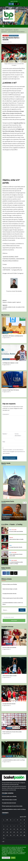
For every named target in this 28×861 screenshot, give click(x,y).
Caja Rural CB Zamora (7, 332)
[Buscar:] (11, 610)
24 (3, 835)
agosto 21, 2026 (6, 391)
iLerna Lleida (13, 529)
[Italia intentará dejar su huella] (4, 538)
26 (10, 835)
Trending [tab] (19, 524)
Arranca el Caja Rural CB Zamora (11, 390)
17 (3, 832)
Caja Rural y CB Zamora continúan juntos (13, 336)
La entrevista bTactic (7, 514)
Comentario (6, 414)
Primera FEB (5, 35)
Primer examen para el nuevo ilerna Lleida (13, 598)
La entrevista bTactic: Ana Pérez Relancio (14, 517)
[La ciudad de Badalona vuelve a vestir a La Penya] (4, 561)
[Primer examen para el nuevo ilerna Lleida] (4, 554)
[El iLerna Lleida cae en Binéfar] (4, 530)
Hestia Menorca (6, 359)
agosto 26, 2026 (6, 337)
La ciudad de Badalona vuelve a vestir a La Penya (16, 562)
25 (7, 835)
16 (24, 829)
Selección (11, 537)
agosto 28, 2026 (6, 677)
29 (21, 835)
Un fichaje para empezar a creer (10, 363)
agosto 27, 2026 (6, 761)
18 (7, 832)
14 (17, 829)
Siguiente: (13, 307)
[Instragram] (12, 4)
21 (17, 832)
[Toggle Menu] (3, 26)
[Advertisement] (15, 164)
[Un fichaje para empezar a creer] (14, 352)
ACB (10, 529)
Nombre (5, 433)
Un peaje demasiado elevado (15, 547)
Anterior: (12, 301)
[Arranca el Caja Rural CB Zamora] (14, 379)
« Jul (3, 841)
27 (14, 835)
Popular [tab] (12, 524)
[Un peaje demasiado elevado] (4, 546)
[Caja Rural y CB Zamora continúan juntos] (14, 325)
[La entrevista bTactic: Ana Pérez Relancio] (14, 512)
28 (17, 835)
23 (24, 832)
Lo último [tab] (5, 524)
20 (14, 832)
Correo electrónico (18, 434)
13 (14, 829)
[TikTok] (18, 4)
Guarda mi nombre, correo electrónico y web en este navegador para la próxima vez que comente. (14, 451)
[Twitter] (15, 4)
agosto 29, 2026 (6, 649)
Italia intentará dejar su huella (16, 539)
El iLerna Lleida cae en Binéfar (16, 531)
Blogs (10, 545)
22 (21, 832)
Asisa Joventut (14, 560)
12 (10, 829)
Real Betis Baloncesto (14, 35)
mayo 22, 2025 (6, 42)
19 (10, 832)
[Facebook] (10, 4)
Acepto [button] (13, 857)
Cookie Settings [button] (6, 857)
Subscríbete (14, 620)
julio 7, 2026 (6, 518)
